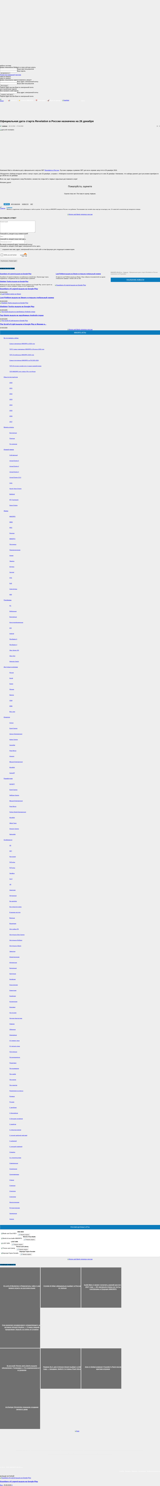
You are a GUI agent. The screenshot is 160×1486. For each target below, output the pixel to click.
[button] (78, 100)
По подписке (13, 444)
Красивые (12, 1007)
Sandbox (12, 873)
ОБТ (31, 204)
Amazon (11, 756)
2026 (10, 416)
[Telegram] (77, 198)
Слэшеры (12, 1152)
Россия (11, 672)
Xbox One (12, 656)
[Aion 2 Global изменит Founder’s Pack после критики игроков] (101, 1368)
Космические (13, 1001)
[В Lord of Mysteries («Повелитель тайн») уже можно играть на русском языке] (20, 1287)
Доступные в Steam (15, 946)
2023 (10, 399)
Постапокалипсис (14, 1057)
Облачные (12, 1029)
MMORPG (12, 516)
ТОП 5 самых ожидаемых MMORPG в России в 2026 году (26, 349)
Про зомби (12, 1074)
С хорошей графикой (15, 1146)
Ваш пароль (21, 71)
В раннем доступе (14, 912)
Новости (25, 204)
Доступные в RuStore (15, 940)
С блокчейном (13, 1113)
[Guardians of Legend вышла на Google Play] (70, 285)
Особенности (8, 840)
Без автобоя (13, 901)
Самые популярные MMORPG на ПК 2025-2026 (24, 360)
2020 (10, 382)
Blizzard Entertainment (16, 762)
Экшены (11, 561)
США (10, 700)
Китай (11, 678)
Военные (12, 918)
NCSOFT (12, 784)
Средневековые (14, 1174)
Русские (11, 1102)
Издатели (7, 717)
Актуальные (13, 895)
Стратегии (12, 1191)
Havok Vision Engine (15, 488)
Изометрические (14, 957)
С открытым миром (15, 1130)
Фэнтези (11, 533)
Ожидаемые (13, 1035)
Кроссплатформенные (16, 622)
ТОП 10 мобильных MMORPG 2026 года (21, 355)
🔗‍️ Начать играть (24, 1234)
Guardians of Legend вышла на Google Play (15, 274)
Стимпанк (12, 1185)
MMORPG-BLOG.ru (116, 272)
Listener (4, 126)
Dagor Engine (13, 505)
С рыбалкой (13, 1141)
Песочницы (12, 544)
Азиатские (12, 890)
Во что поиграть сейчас (11, 338)
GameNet (12, 745)
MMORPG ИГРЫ (80, 332)
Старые (11, 1180)
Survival (11, 572)
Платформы (7, 600)
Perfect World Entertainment (17, 812)
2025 (10, 410)
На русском (12, 1012)
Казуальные (13, 968)
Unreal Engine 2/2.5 (15, 477)
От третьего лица (14, 1046)
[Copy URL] (83, 198)
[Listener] (1, 126)
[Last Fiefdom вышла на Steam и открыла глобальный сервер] (10, 294)
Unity (10, 483)
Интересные (13, 962)
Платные (12, 438)
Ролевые (12, 1096)
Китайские (12, 979)
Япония (11, 689)
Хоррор (11, 1219)
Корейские (12, 996)
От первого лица (14, 1040)
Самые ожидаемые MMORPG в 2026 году (22, 343)
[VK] (70, 198)
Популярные (13, 1051)
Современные (13, 1163)
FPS (10, 578)
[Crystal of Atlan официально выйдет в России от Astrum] (61, 1287)
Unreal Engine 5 (14, 460)
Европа (11, 695)
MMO (11, 522)
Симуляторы (13, 589)
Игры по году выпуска (11, 377)
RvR (10, 583)
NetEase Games (14, 795)
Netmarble (12, 834)
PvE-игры (12, 862)
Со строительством (15, 1157)
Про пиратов (13, 1085)
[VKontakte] (15, 1458)
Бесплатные (13, 433)
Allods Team (13, 823)
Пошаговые (12, 1063)
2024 (10, 405)
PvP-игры (12, 867)
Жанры (6, 511)
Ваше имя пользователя (25, 69)
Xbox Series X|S (14, 650)
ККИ (10, 594)
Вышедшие (12, 923)
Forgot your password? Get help (10, 75)
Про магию (12, 1079)
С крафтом (12, 1124)
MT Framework (13, 500)
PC (10, 605)
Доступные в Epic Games (17, 934)
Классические (13, 985)
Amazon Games (14, 828)
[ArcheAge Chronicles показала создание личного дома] (20, 1409)
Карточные (12, 973)
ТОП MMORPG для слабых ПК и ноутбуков (22, 371)
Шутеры (11, 566)
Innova (11, 723)
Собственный (13, 455)
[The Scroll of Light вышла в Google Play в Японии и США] (14, 320)
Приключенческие (14, 550)
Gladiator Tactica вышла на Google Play (14, 281)
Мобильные (13, 611)
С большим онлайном (16, 1118)
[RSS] (2, 1458)
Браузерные (13, 617)
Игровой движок (9, 449)
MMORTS (12, 539)
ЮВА (10, 706)
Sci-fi (10, 879)
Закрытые (12, 951)
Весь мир (12, 711)
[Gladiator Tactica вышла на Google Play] (14, 303)
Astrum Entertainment (15, 734)
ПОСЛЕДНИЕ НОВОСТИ (135, 280)
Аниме (11, 555)
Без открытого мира (15, 907)
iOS (10, 628)
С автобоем (13, 1107)
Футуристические (14, 1208)
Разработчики (8, 778)
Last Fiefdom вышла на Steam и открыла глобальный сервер (78, 274)
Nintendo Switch (14, 661)
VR (10, 884)
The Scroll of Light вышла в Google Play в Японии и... (23, 324)
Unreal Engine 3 (14, 472)
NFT (10, 851)
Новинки (12, 1024)
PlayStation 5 (13, 639)
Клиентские (12, 990)
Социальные (13, 1169)
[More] (90, 199)
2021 (10, 388)
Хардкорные (13, 1213)
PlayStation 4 (13, 644)
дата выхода (15, 204)
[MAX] (21, 1458)
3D (10, 845)
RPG (10, 527)
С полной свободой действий (18, 1135)
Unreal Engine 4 (14, 466)
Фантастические (14, 1202)
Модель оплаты (9, 427)
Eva (1, 1485)
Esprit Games (13, 728)
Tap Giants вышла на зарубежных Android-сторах (22, 315)
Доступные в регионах (11, 667)
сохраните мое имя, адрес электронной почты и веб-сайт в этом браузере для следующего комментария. (38, 249)
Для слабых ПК (14, 929)
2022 (10, 394)
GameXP (12, 773)
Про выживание (14, 1068)
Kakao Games (13, 739)
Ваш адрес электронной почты (27, 81)
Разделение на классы (16, 1091)
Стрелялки (12, 1196)
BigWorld (12, 494)
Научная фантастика (15, 1018)
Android (11, 633)
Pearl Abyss (12, 750)
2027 (10, 421)
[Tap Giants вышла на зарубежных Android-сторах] (17, 312)
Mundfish (12, 767)
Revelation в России (52, 170)
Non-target (12, 856)
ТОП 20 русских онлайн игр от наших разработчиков (25, 366)
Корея (11, 684)
